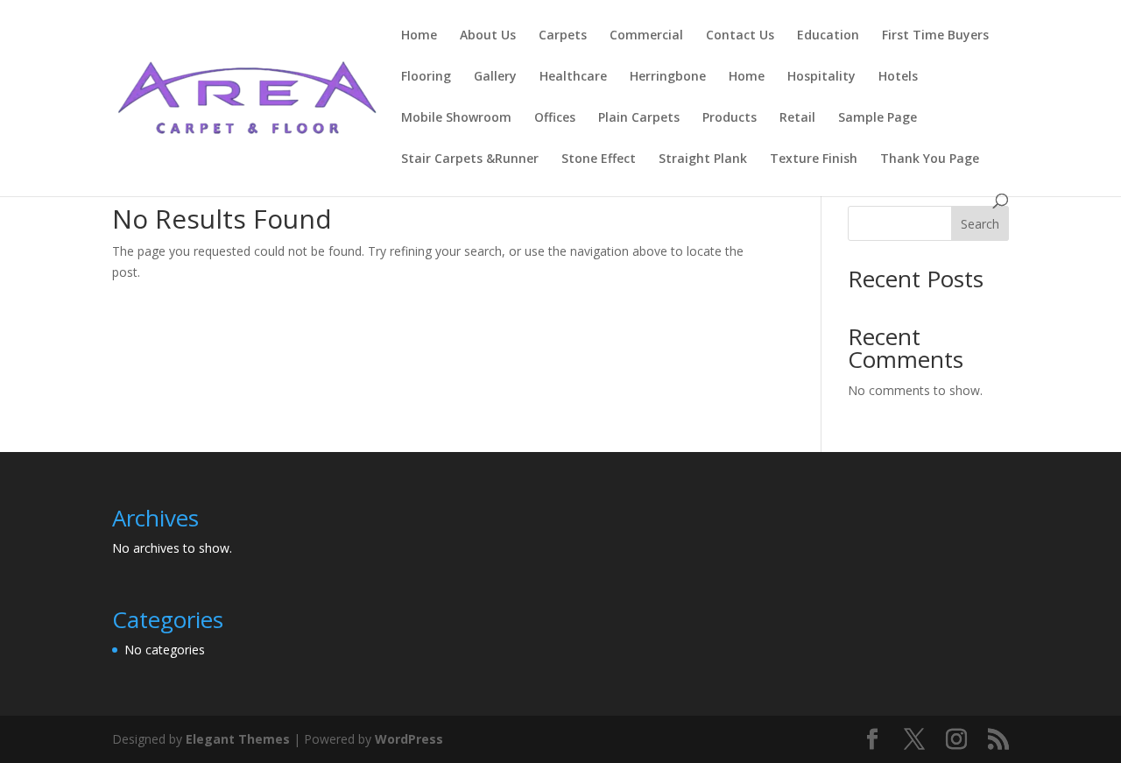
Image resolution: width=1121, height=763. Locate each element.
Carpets (563, 36)
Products (729, 118)
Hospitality (821, 77)
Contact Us (740, 36)
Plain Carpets (639, 118)
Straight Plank (703, 159)
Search (980, 223)
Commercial (646, 36)
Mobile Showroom (456, 118)
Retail (797, 118)
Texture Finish (813, 159)
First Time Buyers (935, 36)
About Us (488, 36)
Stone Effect (598, 159)
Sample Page (877, 118)
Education (828, 36)
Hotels (898, 77)
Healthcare (573, 77)
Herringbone (668, 77)
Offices (554, 118)
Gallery (495, 77)
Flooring (426, 77)
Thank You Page (929, 159)
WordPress (409, 739)
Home (419, 36)
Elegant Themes (238, 739)
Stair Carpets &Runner (470, 159)
